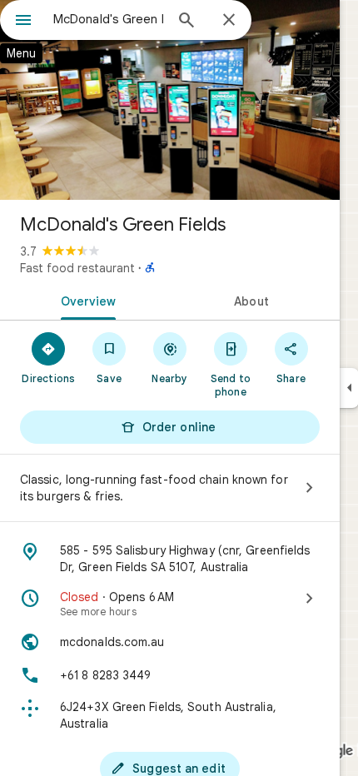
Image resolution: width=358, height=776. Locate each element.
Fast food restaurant (77, 268)
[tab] (85, 300)
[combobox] (108, 19)
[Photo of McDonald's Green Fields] (170, 100)
